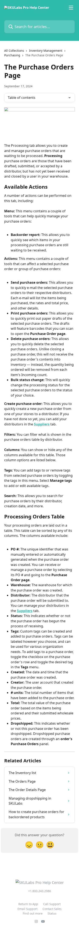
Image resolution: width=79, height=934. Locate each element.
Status (52, 913)
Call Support (52, 904)
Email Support (27, 909)
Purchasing (12, 55)
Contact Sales (52, 909)
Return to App (28, 904)
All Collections (14, 51)
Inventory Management (45, 51)
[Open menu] (71, 7)
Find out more (33, 913)
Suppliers (42, 424)
